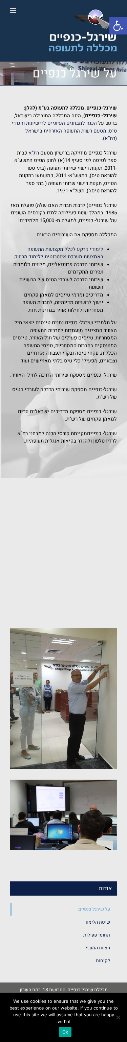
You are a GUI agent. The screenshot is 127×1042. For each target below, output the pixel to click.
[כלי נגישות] (118, 25)
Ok (65, 1032)
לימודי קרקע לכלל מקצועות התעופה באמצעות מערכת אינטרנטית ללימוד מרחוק (58, 253)
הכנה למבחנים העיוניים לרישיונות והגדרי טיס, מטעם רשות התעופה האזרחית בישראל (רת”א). (64, 130)
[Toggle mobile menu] (13, 10)
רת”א (33, 153)
